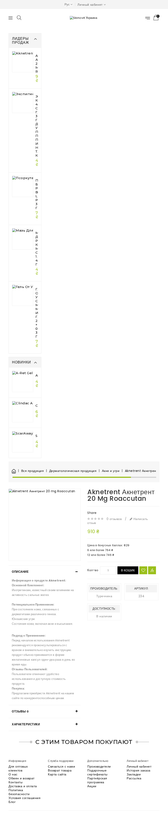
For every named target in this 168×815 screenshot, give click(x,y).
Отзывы (20, 711)
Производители (99, 766)
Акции (91, 786)
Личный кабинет (139, 766)
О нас (13, 774)
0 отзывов (114, 519)
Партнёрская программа (97, 780)
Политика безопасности (19, 792)
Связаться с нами (61, 766)
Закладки (134, 774)
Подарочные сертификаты (97, 772)
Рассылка (134, 778)
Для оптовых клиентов (18, 768)
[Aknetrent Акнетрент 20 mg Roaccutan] (45, 525)
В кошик (128, 570)
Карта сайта (57, 774)
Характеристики (26, 724)
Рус (67, 4)
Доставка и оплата (23, 786)
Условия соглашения (24, 798)
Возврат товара (60, 770)
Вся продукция (32, 471)
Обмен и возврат (22, 778)
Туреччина (104, 596)
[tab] (45, 571)
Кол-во (92, 570)
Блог (12, 802)
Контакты (16, 782)
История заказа (138, 770)
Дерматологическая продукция (72, 471)
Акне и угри (110, 471)
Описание (20, 572)
